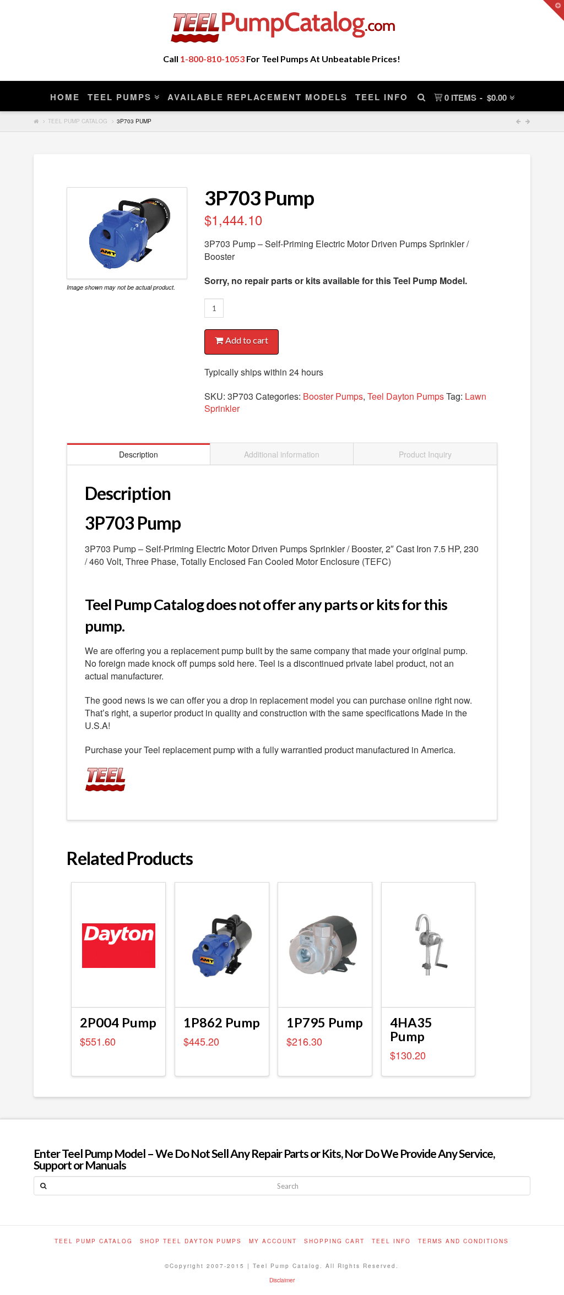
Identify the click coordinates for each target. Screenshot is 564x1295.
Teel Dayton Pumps (405, 396)
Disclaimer (282, 1280)
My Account (273, 1241)
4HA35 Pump (411, 1029)
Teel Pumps (119, 97)
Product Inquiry (425, 454)
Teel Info (381, 97)
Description (138, 454)
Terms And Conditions (463, 1241)
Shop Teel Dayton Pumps (191, 1241)
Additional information (281, 454)
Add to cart (246, 340)
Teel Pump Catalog (77, 121)
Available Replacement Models (257, 97)
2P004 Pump (118, 1022)
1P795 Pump (324, 1022)
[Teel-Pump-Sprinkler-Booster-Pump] (127, 233)
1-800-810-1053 (212, 58)
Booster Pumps (333, 396)
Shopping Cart (334, 1241)
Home (65, 97)
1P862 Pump (221, 1022)
